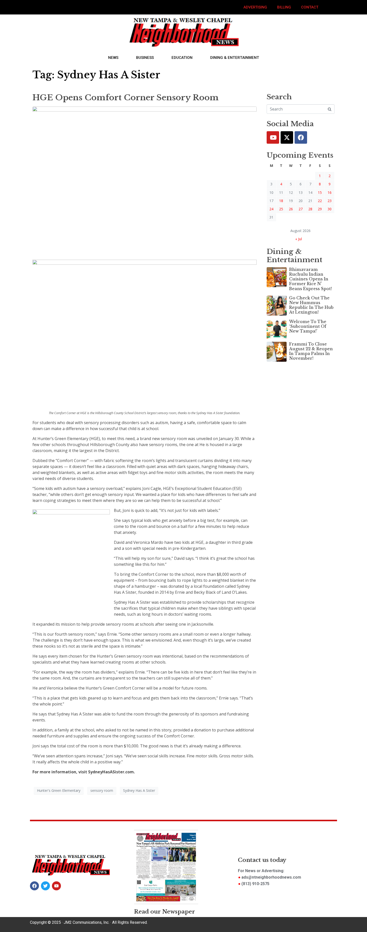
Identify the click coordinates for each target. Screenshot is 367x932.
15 (320, 192)
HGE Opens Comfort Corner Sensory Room (125, 98)
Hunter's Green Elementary (58, 790)
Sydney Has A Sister (139, 790)
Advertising (255, 7)
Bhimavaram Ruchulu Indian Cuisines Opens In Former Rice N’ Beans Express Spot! (310, 279)
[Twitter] (287, 137)
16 (330, 192)
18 (281, 200)
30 (330, 209)
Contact (309, 7)
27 (301, 209)
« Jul (298, 238)
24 (271, 209)
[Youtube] (273, 137)
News (113, 57)
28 (310, 209)
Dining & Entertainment (234, 57)
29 (320, 209)
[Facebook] (301, 137)
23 (330, 200)
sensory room (101, 790)
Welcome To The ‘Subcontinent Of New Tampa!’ (307, 326)
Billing (284, 7)
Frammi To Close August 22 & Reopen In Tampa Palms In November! (311, 351)
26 (291, 209)
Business (145, 57)
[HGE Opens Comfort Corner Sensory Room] (144, 180)
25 (281, 209)
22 (320, 200)
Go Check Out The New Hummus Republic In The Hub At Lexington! (311, 305)
